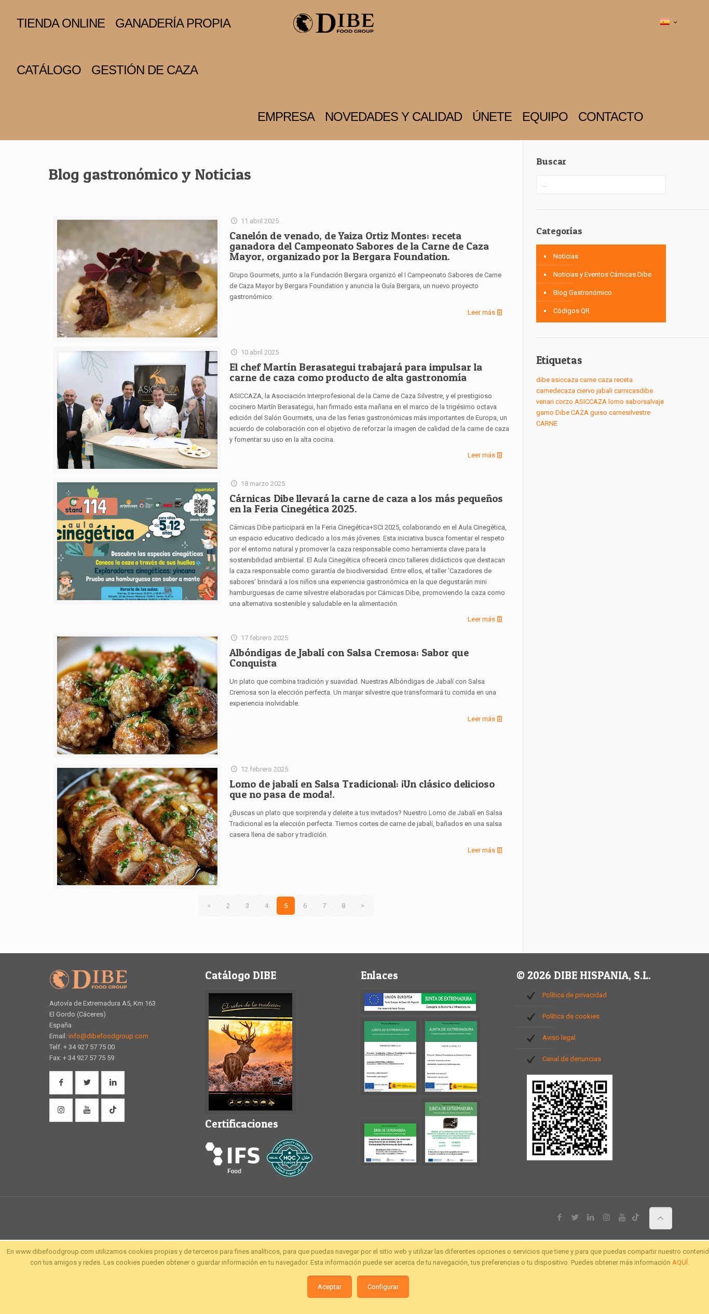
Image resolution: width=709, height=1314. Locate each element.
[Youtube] (622, 1217)
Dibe (562, 412)
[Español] (669, 22)
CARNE (546, 423)
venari (545, 401)
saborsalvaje (644, 401)
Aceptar (330, 1287)
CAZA (580, 412)
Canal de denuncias (571, 1059)
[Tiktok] (635, 1217)
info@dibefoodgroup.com (108, 1036)
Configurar (383, 1287)
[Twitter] (575, 1217)
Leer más (481, 312)
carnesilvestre (629, 412)
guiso (598, 412)
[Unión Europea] (420, 1012)
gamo (545, 412)
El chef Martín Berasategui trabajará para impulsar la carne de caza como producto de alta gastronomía (355, 372)
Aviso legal (559, 1037)
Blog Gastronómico (582, 292)
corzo (564, 401)
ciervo (586, 391)
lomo (616, 401)
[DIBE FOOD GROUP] (333, 23)
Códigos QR (571, 311)
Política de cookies (570, 1016)
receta (623, 380)
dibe (543, 380)
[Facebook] (559, 1217)
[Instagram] (606, 1217)
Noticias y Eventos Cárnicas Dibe (602, 274)
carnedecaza (555, 391)
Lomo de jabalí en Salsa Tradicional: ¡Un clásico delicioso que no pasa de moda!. (362, 789)
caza (605, 380)
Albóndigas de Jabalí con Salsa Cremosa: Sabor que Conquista (349, 657)
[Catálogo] (250, 1112)
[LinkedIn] (590, 1217)
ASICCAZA (591, 401)
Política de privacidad (574, 995)
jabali (604, 391)
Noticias (565, 256)
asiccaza (564, 380)
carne (588, 380)
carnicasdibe (633, 391)
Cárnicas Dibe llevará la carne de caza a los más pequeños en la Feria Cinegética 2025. (366, 503)
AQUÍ (680, 1262)
